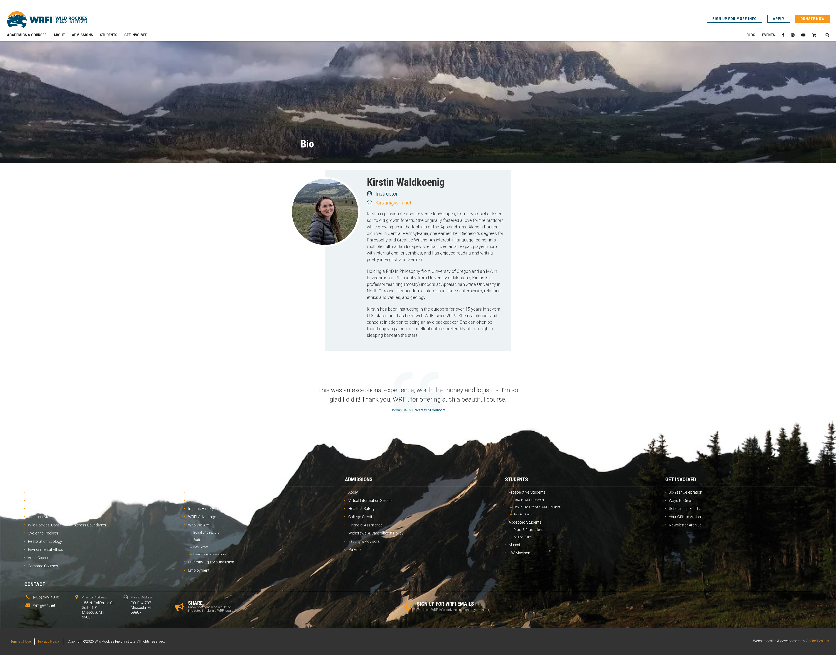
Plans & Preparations (528, 530)
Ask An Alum (523, 514)
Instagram (793, 35)
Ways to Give (680, 500)
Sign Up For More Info (734, 18)
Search (827, 35)
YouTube (803, 35)
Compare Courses (43, 566)
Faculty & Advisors (364, 541)
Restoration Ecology (45, 541)
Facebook (783, 35)
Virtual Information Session (371, 500)
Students (516, 479)
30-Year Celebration (685, 492)
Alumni (514, 545)
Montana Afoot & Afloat (47, 516)
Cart (814, 35)
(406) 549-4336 (46, 597)
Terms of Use (20, 641)
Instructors (201, 547)
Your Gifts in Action (685, 516)
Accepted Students (525, 522)
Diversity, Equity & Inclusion (211, 562)
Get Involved (680, 479)
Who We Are (198, 525)
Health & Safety (361, 508)
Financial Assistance (365, 525)
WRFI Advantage (202, 516)
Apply (778, 18)
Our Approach (199, 492)
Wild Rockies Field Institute (47, 19)
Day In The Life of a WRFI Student (537, 507)
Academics (37, 479)
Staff (196, 540)
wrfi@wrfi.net (44, 605)
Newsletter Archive (685, 525)
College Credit (360, 516)
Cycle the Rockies (43, 533)
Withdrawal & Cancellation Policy (376, 533)
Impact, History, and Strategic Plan (217, 508)
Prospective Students (527, 492)
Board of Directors (206, 532)
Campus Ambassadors (209, 554)
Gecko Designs (817, 641)
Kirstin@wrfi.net (393, 203)
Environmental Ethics (45, 549)
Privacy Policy (49, 641)
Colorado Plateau (42, 508)
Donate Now (812, 18)
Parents (355, 549)
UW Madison (519, 553)
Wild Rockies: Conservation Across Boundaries (67, 525)
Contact (34, 584)
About (192, 479)
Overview (36, 492)
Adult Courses (39, 557)
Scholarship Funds (684, 508)
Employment (198, 570)
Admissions (358, 479)
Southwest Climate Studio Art (53, 500)
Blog (751, 35)
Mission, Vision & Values (208, 500)
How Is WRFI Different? (530, 500)
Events (768, 35)
